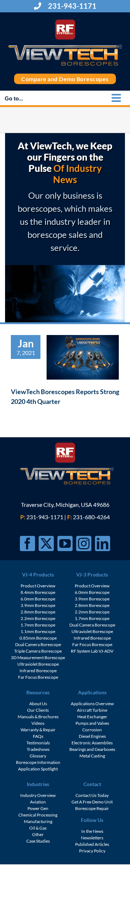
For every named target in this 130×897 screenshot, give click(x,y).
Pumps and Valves (92, 723)
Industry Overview (38, 795)
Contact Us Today (92, 795)
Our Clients (38, 710)
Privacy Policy (92, 850)
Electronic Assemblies (92, 742)
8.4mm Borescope (38, 592)
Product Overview (38, 585)
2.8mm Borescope (38, 612)
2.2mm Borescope (38, 618)
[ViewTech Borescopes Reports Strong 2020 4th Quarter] (83, 357)
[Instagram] (83, 543)
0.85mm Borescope (38, 638)
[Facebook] (27, 543)
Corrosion (92, 729)
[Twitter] (46, 543)
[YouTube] (65, 543)
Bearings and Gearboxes (92, 749)
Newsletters (92, 837)
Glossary (38, 755)
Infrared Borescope (38, 670)
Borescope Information (38, 762)
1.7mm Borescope (38, 625)
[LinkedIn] (102, 543)
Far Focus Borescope (38, 677)
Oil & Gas (38, 828)
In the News (92, 831)
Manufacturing (38, 821)
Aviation (38, 802)
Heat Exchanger (92, 716)
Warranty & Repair (38, 729)
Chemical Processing (37, 815)
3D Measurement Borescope (38, 657)
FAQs (38, 736)
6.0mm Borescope (38, 599)
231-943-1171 (71, 5)
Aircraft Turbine (92, 710)
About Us (38, 703)
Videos (37, 723)
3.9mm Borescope (38, 605)
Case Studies (38, 841)
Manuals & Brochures (38, 716)
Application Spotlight (38, 769)
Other (38, 834)
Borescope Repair (92, 808)
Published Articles (92, 844)
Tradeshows (38, 749)
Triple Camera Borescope (38, 651)
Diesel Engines (92, 736)
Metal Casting (92, 755)
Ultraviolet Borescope (38, 664)
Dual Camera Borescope (38, 644)
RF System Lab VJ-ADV (92, 651)
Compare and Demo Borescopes (65, 78)
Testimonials (38, 742)
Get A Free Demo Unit (92, 802)
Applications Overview (92, 703)
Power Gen (37, 808)
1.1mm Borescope (38, 631)
